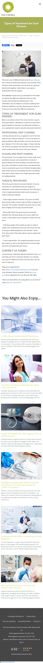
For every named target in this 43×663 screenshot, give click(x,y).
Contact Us (36, 621)
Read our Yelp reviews (13, 282)
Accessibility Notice (24, 621)
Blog (30, 35)
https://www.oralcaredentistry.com (18, 270)
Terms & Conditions (9, 621)
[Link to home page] (10, 8)
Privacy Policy (30, 616)
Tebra (30, 654)
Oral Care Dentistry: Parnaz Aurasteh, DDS (14, 35)
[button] (40, 4)
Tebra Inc (21, 616)
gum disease (35, 80)
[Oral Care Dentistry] (21, 662)
